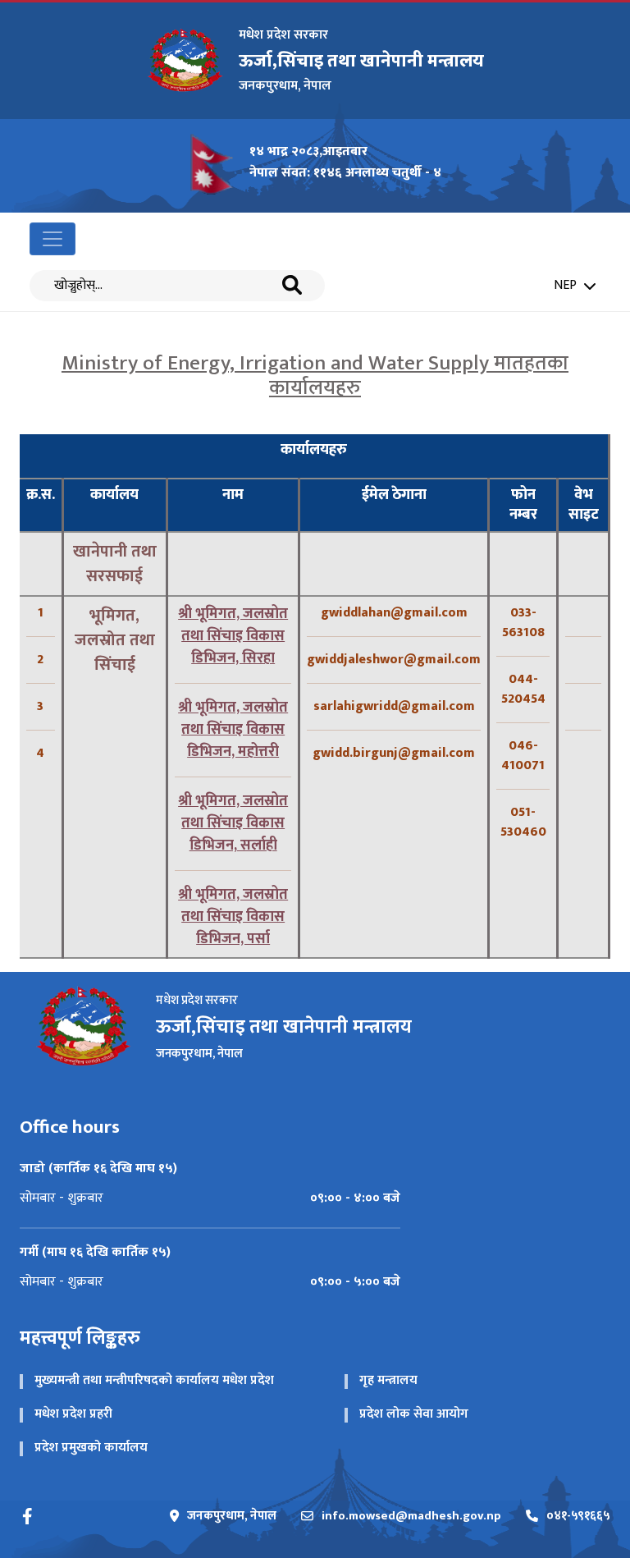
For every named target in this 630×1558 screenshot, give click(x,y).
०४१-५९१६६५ (578, 1516)
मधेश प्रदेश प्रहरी (73, 1414)
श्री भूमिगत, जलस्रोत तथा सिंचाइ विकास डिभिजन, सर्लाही (233, 823)
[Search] (292, 285)
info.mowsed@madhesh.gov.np (411, 1516)
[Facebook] (28, 1516)
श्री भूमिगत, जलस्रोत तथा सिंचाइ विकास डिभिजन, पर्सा (233, 916)
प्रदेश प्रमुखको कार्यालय (91, 1448)
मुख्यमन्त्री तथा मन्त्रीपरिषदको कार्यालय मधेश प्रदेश (154, 1380)
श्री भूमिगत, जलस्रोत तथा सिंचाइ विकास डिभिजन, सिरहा (233, 636)
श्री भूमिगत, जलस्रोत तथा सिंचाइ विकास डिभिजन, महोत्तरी (233, 729)
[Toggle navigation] (52, 238)
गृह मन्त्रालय (388, 1380)
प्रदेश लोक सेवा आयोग (413, 1414)
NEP (565, 285)
